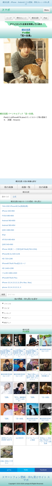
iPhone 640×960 (8, 211)
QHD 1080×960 (8, 230)
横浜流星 (26, 30)
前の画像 (8, 187)
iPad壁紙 (26, 33)
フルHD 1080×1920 (9, 273)
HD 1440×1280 (8, 268)
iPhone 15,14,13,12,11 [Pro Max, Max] (16, 282)
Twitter (26, 470)
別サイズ (5, 197)
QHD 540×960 (7, 244)
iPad (3, 235)
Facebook (43, 470)
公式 (14, 197)
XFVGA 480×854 (8, 240)
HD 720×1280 (7, 259)
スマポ (6, 9)
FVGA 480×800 (8, 216)
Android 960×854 (8, 225)
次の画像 (43, 187)
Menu (46, 10)
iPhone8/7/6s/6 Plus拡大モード (14, 263)
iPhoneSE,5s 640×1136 (11, 254)
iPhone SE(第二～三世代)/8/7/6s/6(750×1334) (19, 249)
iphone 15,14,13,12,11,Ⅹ (11, 287)
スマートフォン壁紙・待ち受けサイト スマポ (26, 478)
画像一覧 (26, 187)
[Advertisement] (26, 150)
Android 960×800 (8, 221)
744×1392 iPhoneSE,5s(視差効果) (15, 206)
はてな (9, 470)
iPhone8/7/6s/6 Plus (9, 278)
